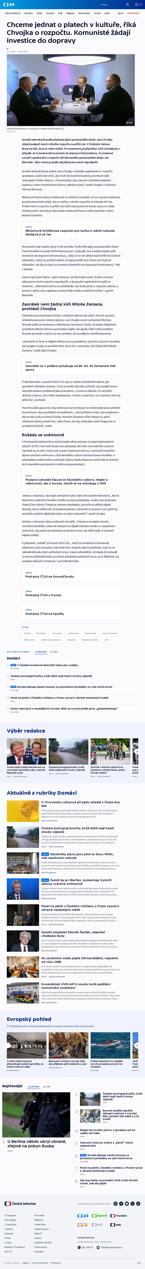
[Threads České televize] (138, 1203)
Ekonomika (84, 13)
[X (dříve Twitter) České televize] (132, 1203)
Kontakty (39, 1251)
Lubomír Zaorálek (109, 633)
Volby (39, 13)
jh (7, 48)
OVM (106, 640)
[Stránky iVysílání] (118, 1215)
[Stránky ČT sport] (99, 1215)
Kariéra (37, 1238)
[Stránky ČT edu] (115, 1224)
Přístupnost (56, 1263)
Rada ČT (38, 1233)
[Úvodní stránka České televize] (20, 1203)
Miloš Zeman (29, 640)
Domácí (50, 13)
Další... (108, 13)
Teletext (9, 1229)
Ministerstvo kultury (90, 640)
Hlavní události (12, 13)
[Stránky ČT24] (82, 1215)
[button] (71, 90)
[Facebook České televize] (121, 1203)
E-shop (8, 1242)
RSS (138, 1263)
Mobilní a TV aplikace (15, 1247)
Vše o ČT (9, 1251)
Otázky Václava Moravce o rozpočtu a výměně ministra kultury (34, 128)
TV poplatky (10, 1224)
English (26, 1263)
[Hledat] (127, 4)
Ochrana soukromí (40, 1263)
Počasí (97, 13)
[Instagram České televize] (115, 1203)
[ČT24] (8, 4)
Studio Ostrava (41, 1229)
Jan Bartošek (73, 633)
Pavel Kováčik (90, 633)
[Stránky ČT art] (97, 1224)
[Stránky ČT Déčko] (82, 1224)
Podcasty (9, 1233)
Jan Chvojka (57, 633)
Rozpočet (72, 640)
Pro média (39, 1215)
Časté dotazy (40, 1247)
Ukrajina (28, 13)
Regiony (71, 13)
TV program (10, 1215)
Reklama (38, 1219)
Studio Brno (40, 1224)
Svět (60, 13)
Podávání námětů (42, 1242)
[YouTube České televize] (127, 1203)
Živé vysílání (10, 1219)
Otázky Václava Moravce (51, 640)
